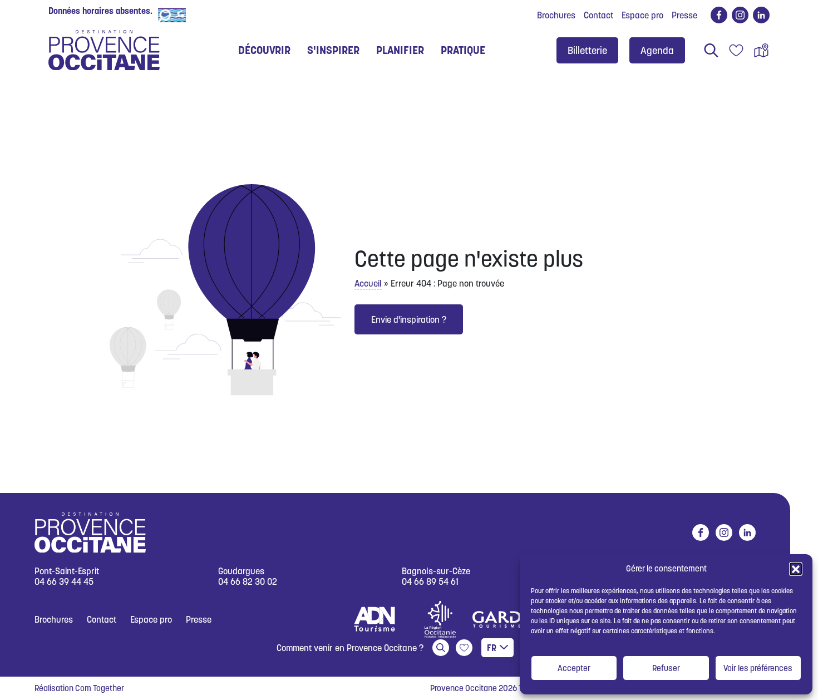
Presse (684, 15)
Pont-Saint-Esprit (67, 571)
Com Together (99, 688)
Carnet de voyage (736, 50)
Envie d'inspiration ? (408, 319)
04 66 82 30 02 (247, 581)
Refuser (666, 668)
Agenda (657, 50)
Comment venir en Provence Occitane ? (350, 647)
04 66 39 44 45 (64, 581)
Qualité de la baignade (233, 14)
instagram (740, 15)
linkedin (761, 15)
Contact (598, 15)
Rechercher (711, 50)
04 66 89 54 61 (430, 581)
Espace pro (642, 15)
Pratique (463, 50)
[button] (795, 568)
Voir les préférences (757, 668)
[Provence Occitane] (104, 50)
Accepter (574, 668)
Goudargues (241, 571)
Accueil (368, 283)
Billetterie (587, 50)
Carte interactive (761, 50)
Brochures (556, 15)
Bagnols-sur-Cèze (436, 571)
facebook (719, 15)
